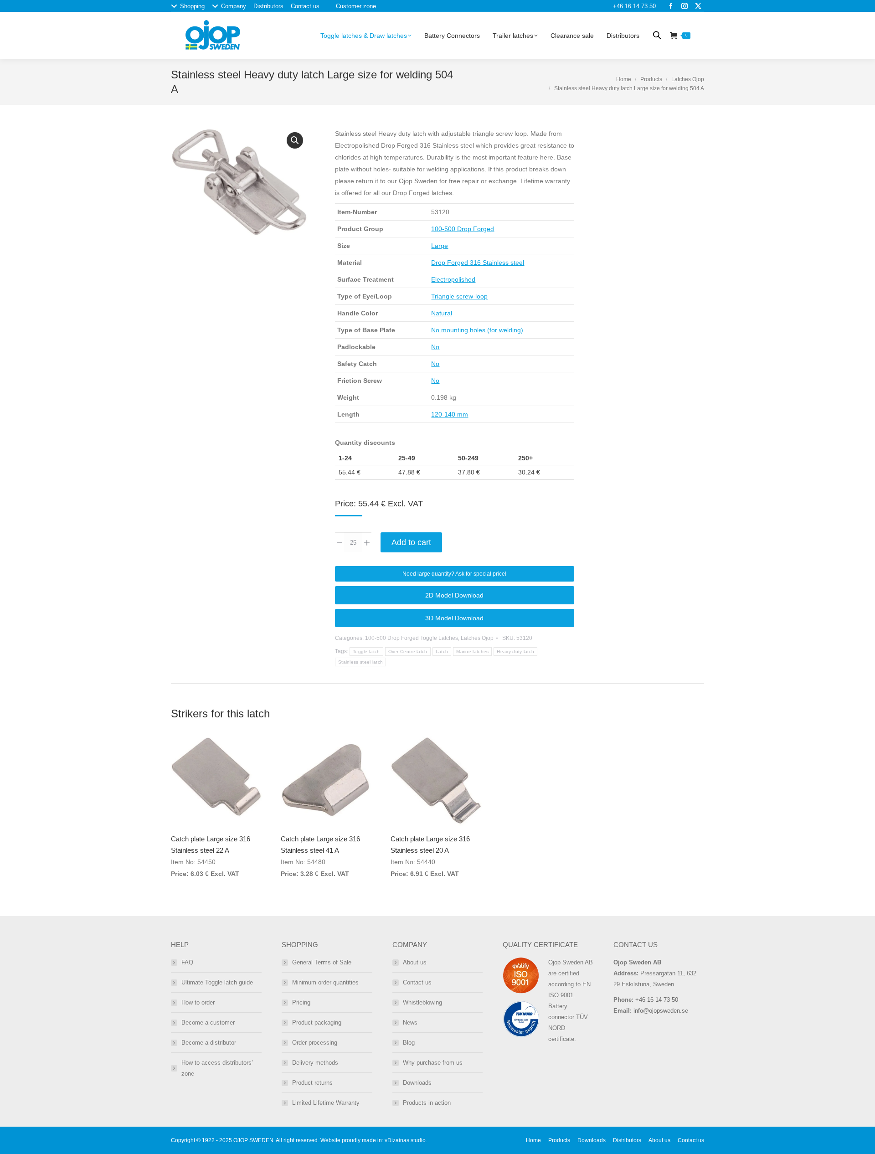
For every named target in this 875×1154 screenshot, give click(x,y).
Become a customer (208, 1022)
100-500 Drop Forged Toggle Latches (411, 638)
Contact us (417, 982)
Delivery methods (315, 1062)
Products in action (427, 1102)
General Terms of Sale (321, 962)
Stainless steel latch (360, 662)
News (410, 1022)
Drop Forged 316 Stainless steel (477, 262)
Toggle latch (366, 651)
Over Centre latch (407, 651)
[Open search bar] (657, 35)
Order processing (314, 1042)
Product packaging (316, 1022)
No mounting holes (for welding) (477, 330)
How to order (198, 1002)
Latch (442, 651)
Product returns (312, 1082)
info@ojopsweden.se (660, 1010)
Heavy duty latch (515, 651)
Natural (441, 313)
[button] (295, 140)
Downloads (417, 1082)
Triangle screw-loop (459, 296)
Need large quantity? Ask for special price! (454, 574)
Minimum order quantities (325, 982)
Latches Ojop (687, 79)
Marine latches (472, 651)
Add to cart (411, 542)
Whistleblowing (422, 1002)
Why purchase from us (433, 1062)
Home (623, 79)
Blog (409, 1042)
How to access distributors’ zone (217, 1068)
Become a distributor (208, 1042)
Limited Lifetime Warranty (326, 1102)
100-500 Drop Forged (462, 228)
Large (439, 245)
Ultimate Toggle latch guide (217, 982)
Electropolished (453, 279)
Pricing (301, 1002)
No (435, 346)
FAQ (187, 962)
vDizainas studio (405, 1140)
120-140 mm (449, 414)
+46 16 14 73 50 (634, 6)
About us (415, 962)
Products (651, 79)
